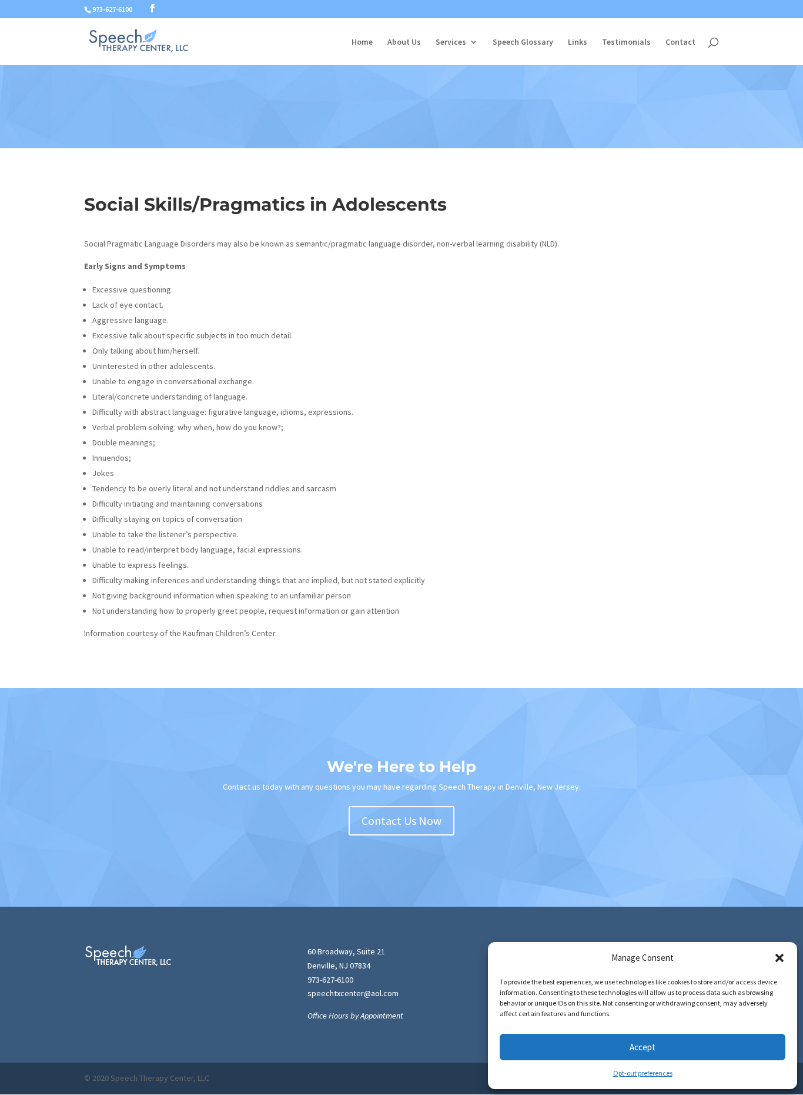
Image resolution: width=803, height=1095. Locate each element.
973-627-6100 (330, 979)
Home (362, 42)
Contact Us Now (401, 820)
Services (451, 42)
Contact (680, 42)
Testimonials (626, 42)
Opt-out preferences (642, 1073)
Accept (642, 1047)
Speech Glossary (523, 42)
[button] (779, 958)
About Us (404, 42)
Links (577, 42)
